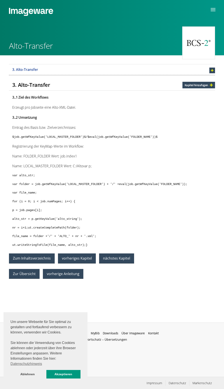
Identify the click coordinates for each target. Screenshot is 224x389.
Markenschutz (202, 383)
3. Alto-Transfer (25, 69)
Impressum (154, 383)
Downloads (110, 333)
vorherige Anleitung (63, 273)
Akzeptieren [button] (63, 374)
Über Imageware (133, 333)
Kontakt (153, 333)
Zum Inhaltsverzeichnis (32, 258)
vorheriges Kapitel (77, 258)
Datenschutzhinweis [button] (26, 364)
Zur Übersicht (24, 273)
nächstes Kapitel (116, 258)
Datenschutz (177, 383)
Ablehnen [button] (27, 374)
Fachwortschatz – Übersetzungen (103, 339)
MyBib (95, 333)
